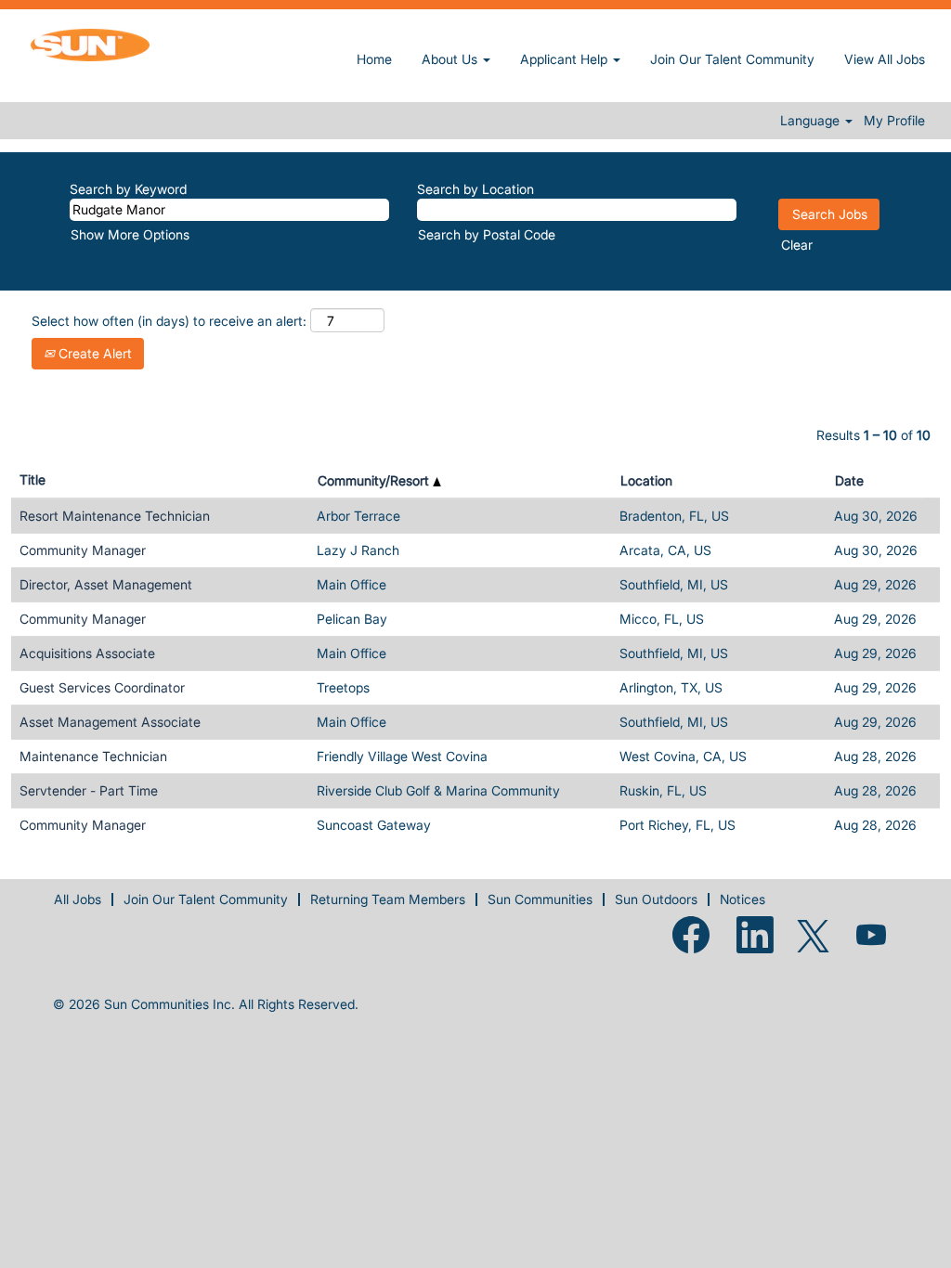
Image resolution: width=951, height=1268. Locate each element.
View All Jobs (884, 59)
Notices (742, 899)
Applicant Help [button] (565, 59)
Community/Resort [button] (375, 480)
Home (374, 59)
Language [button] (811, 120)
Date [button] (849, 480)
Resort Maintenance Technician (115, 516)
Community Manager (83, 550)
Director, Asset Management (106, 584)
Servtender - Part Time (89, 790)
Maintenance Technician (93, 756)
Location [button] (646, 480)
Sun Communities (540, 899)
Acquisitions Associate (87, 653)
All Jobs (77, 899)
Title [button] (33, 479)
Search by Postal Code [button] (486, 234)
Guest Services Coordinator (102, 687)
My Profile (894, 120)
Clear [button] (797, 244)
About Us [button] (451, 59)
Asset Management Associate (110, 722)
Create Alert (93, 353)
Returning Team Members (387, 899)
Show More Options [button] (130, 234)
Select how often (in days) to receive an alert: (169, 321)
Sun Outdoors (656, 899)
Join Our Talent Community (732, 59)
